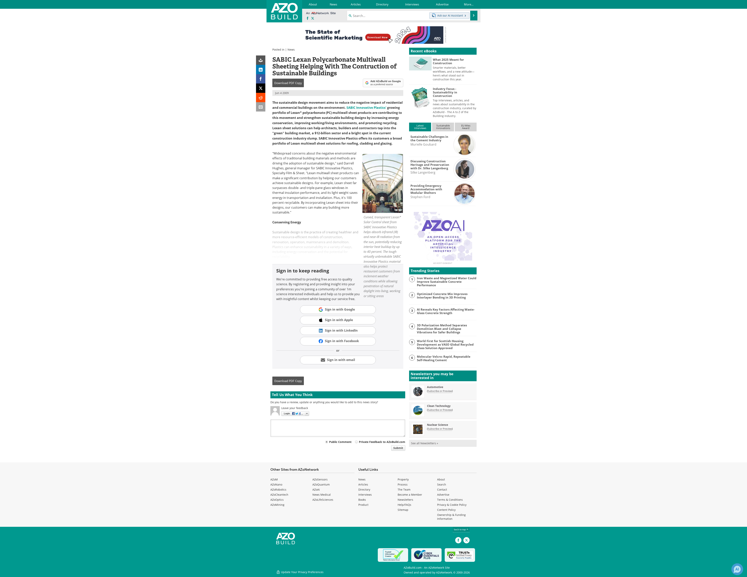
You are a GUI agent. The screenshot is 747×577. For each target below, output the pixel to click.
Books (362, 499)
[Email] (260, 107)
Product (363, 505)
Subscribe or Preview (440, 391)
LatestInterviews (420, 127)
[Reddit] (260, 97)
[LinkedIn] (260, 69)
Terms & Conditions (450, 499)
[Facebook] (260, 78)
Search (441, 484)
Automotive (435, 387)
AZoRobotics (278, 489)
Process (403, 484)
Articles (363, 484)
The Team (404, 489)
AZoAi (316, 489)
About (441, 479)
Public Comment (340, 442)
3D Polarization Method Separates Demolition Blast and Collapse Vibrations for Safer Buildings (442, 328)
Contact (442, 489)
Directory (364, 489)
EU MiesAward (465, 127)
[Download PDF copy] (260, 60)
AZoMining (277, 505)
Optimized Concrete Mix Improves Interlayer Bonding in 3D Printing (442, 295)
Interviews (365, 494)
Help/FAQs (404, 505)
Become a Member (410, 494)
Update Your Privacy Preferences (302, 572)
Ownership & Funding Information (451, 517)
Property (403, 479)
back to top (460, 529)
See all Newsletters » (424, 443)
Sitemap (403, 510)
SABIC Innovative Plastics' (366, 107)
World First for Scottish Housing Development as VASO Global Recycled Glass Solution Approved (445, 344)
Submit (398, 448)
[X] (260, 88)
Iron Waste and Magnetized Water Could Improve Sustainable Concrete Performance (446, 281)
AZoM (274, 479)
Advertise (443, 494)
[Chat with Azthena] (737, 569)
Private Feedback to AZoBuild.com (382, 442)
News (291, 49)
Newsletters (405, 499)
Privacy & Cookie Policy (451, 505)
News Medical (321, 494)
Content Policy (446, 510)
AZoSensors (320, 479)
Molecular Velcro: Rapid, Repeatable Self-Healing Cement (443, 358)
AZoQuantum (321, 484)
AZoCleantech (279, 494)
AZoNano (276, 484)
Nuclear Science (437, 425)
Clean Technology (439, 406)
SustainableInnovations (443, 127)
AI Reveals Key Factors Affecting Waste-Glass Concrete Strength (446, 311)
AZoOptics (277, 499)
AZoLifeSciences (322, 499)
